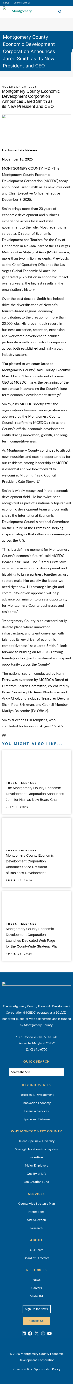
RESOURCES (36, 1270)
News (6, 3)
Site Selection (36, 1220)
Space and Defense (37, 1119)
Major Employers (36, 1165)
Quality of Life (36, 1173)
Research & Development (36, 1094)
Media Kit (36, 1296)
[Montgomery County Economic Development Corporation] (18, 12)
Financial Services (36, 1111)
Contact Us (36, 1320)
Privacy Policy (22, 1369)
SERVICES (36, 1194)
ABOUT (36, 1240)
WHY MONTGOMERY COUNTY (36, 1131)
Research (36, 1228)
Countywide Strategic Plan (36, 1203)
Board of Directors (36, 1258)
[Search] (66, 1072)
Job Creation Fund (36, 1181)
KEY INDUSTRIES (36, 1085)
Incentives (36, 1157)
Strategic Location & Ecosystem (36, 1149)
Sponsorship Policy (47, 1369)
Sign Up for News (36, 1309)
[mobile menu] (67, 11)
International (36, 1211)
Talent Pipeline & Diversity (37, 1141)
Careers (36, 1288)
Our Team (36, 1249)
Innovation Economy (37, 1103)
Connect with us (22, 3)
